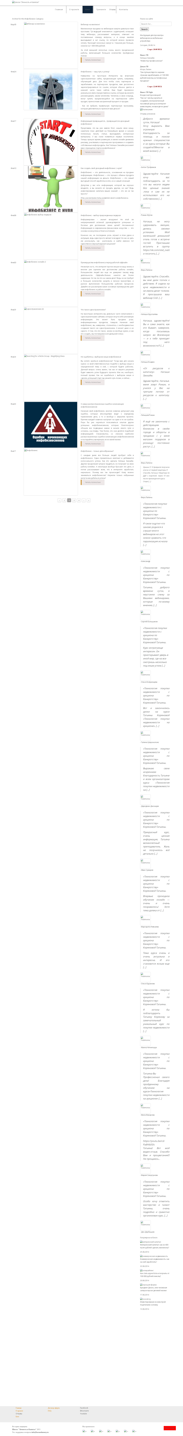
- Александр (145, 561)
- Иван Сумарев (146, 870)
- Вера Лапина (146, 270)
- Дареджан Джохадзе (149, 806)
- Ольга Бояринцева (148, 682)
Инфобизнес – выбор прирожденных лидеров (101, 215)
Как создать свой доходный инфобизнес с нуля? (101, 168)
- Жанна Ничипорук (148, 1047)
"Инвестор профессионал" (151, 61)
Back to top (169, 1428)
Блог (87, 9)
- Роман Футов (146, 215)
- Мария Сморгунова (149, 1175)
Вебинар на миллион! (90, 24)
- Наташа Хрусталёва (149, 314)
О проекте (74, 9)
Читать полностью (93, 60)
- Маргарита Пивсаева (149, 927)
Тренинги (101, 9)
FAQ (49, 1411)
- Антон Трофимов (148, 167)
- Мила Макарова (147, 1115)
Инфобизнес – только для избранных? (97, 451)
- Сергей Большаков (148, 621)
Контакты (123, 9)
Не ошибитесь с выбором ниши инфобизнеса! (101, 357)
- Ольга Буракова (147, 983)
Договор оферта (53, 1408)
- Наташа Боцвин (147, 362)
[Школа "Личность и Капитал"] (25, 2)
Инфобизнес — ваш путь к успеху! (95, 71)
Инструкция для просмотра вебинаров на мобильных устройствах (151, 38)
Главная (59, 9)
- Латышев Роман (147, 415)
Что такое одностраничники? (93, 309)
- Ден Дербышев (147, 1232)
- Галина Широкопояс (149, 742)
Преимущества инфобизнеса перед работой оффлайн (104, 262)
